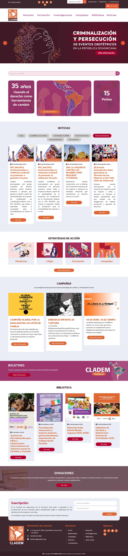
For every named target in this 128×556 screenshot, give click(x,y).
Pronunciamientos (102, 135)
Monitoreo (21, 261)
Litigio (49, 261)
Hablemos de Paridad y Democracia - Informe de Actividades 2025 (105, 433)
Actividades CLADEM (61, 135)
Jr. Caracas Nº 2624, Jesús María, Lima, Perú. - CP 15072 (46, 531)
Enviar (109, 514)
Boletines (103, 1)
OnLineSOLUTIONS (80, 554)
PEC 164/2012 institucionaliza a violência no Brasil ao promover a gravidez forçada (19, 172)
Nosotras (28, 15)
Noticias (111, 15)
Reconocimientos (82, 135)
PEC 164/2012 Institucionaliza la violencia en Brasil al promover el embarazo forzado (47, 172)
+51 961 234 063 (15, 2)
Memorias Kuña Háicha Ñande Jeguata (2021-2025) (78, 430)
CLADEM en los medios (38, 135)
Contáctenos (114, 1)
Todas (21, 135)
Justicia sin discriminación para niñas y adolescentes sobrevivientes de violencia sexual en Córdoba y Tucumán (20, 443)
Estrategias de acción (64, 238)
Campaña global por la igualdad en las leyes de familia (25, 323)
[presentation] (5, 43)
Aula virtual (113, 6)
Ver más (18, 220)
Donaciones (92, 1)
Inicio (70, 530)
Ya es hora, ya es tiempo (101, 319)
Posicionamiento (55, 139)
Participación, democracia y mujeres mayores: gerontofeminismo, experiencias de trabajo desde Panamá (48, 435)
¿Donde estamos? (49, 111)
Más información (64, 270)
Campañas (82, 15)
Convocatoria (74, 139)
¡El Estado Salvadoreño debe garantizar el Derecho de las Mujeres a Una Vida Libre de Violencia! (104, 174)
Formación (43, 15)
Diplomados (72, 533)
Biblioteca (98, 15)
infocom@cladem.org (38, 539)
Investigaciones (63, 15)
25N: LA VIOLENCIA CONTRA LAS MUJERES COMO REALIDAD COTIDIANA (76, 172)
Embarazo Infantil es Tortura (61, 321)
